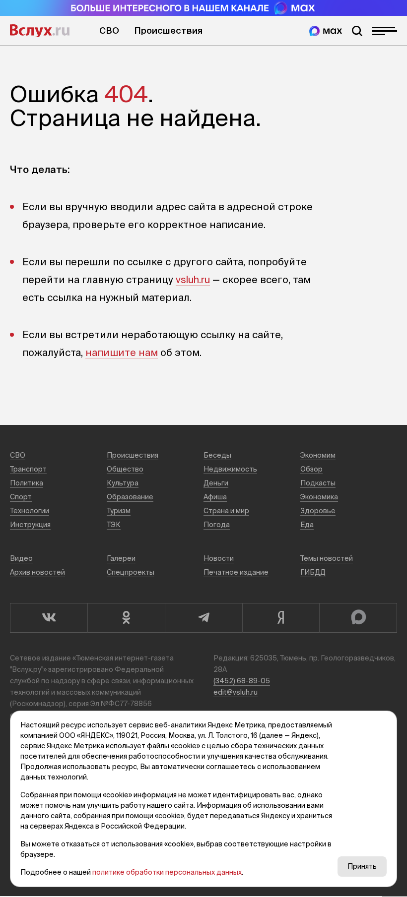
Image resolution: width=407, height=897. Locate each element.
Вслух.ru (39, 30)
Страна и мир (226, 511)
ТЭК (114, 525)
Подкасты (318, 483)
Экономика (319, 497)
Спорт (21, 497)
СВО (109, 30)
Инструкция (30, 525)
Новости (219, 558)
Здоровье (318, 511)
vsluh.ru (193, 279)
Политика (26, 483)
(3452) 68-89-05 (241, 681)
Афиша (215, 497)
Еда (307, 525)
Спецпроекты (130, 572)
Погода (217, 525)
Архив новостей (37, 572)
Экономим (318, 455)
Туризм (119, 511)
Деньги (216, 483)
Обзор (311, 469)
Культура (122, 483)
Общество (125, 469)
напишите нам (121, 352)
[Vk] (48, 618)
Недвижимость (230, 469)
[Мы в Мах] (325, 31)
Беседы (217, 455)
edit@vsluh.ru (235, 692)
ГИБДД (313, 572)
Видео (21, 558)
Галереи (121, 558)
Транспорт (28, 469)
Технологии (29, 511)
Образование (130, 497)
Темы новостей (326, 558)
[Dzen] (281, 618)
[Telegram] (203, 618)
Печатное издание (236, 572)
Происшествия (168, 30)
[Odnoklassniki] (126, 618)
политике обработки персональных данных (167, 872)
